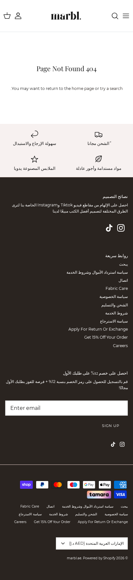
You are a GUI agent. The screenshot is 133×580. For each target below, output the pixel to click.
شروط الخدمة (116, 313)
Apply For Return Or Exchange (98, 329)
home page (83, 88)
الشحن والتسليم (114, 304)
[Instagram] (121, 228)
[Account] (21, 16)
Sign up (110, 425)
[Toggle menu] (126, 16)
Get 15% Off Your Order (106, 337)
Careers (120, 345)
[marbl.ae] (66, 15)
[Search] (112, 16)
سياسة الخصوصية (113, 296)
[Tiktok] (109, 228)
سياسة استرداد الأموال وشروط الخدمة (97, 272)
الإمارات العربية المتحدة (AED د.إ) (96, 543)
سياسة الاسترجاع (114, 321)
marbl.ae (74, 558)
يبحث (123, 264)
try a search (111, 88)
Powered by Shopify (99, 558)
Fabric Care (117, 288)
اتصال (123, 280)
